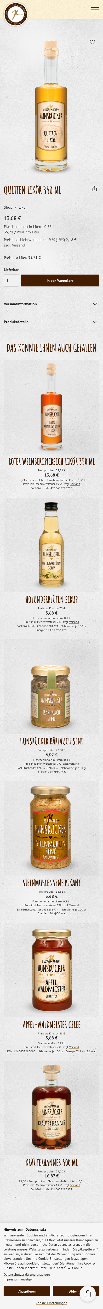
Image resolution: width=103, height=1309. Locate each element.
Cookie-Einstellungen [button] (51, 1303)
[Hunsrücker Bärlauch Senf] (51, 686)
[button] (88, 1294)
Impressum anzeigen (19, 1279)
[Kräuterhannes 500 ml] (51, 1108)
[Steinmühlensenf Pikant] (51, 828)
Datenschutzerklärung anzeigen (27, 1274)
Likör (23, 207)
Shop (8, 207)
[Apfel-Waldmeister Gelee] (51, 970)
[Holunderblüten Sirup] (51, 545)
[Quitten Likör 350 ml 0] (51, 106)
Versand (18, 245)
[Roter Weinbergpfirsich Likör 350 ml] (51, 407)
